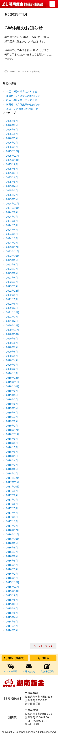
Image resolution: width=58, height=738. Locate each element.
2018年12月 (12, 430)
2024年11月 (12, 203)
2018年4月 (12, 460)
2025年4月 (12, 186)
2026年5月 (12, 134)
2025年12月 (12, 151)
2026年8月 (12, 121)
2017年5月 (12, 508)
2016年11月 (12, 534)
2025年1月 (12, 199)
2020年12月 (12, 325)
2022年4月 (12, 308)
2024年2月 (12, 238)
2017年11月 (12, 482)
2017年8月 (12, 495)
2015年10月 (12, 591)
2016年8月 (12, 547)
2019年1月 (12, 425)
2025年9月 (12, 164)
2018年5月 (12, 456)
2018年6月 (12, 451)
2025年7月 (12, 173)
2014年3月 (12, 630)
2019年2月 (12, 421)
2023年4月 (12, 277)
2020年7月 (12, 347)
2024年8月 (12, 212)
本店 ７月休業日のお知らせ (22, 109)
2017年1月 (12, 525)
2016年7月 (12, 552)
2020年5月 (12, 356)
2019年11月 (12, 382)
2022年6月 (12, 303)
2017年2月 (12, 521)
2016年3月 (12, 569)
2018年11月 (12, 434)
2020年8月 (12, 343)
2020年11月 (12, 330)
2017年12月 (12, 478)
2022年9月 (12, 295)
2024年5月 (12, 225)
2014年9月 (12, 621)
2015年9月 (12, 595)
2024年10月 (12, 208)
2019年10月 (12, 386)
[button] (52, 4)
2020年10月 (12, 334)
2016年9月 (12, 543)
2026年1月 (12, 147)
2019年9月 (12, 391)
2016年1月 (12, 578)
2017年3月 (12, 517)
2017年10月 (12, 486)
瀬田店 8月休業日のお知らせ (23, 104)
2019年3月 (12, 417)
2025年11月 (12, 155)
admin (12, 71)
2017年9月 (12, 491)
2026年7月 (12, 125)
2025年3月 (12, 190)
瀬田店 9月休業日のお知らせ (23, 96)
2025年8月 (12, 168)
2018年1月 (12, 473)
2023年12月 (12, 247)
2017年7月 (12, 499)
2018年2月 (12, 469)
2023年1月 (12, 286)
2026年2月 (12, 142)
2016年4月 (12, 565)
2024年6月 (12, 221)
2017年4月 (12, 512)
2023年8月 (12, 264)
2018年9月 (12, 438)
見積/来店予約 (47, 671)
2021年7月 (12, 317)
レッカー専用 (10, 671)
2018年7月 (12, 447)
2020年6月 (12, 351)
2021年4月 (12, 321)
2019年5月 (12, 408)
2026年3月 (12, 138)
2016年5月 (12, 560)
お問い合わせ (28, 671)
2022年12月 (12, 290)
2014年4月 (12, 626)
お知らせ (36, 71)
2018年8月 (12, 443)
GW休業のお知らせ (23, 28)
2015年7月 (12, 604)
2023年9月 (12, 260)
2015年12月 (12, 582)
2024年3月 (12, 234)
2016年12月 (12, 530)
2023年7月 (12, 269)
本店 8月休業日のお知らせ (21, 100)
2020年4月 (12, 360)
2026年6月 (12, 129)
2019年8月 (12, 395)
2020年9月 (12, 338)
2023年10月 (12, 256)
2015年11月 (12, 586)
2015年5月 (12, 613)
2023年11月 (12, 251)
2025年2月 (12, 195)
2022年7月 (12, 299)
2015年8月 (12, 600)
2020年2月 (12, 369)
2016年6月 (12, 556)
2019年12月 (12, 377)
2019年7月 (12, 399)
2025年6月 (12, 177)
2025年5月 (12, 182)
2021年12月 (12, 312)
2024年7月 (12, 216)
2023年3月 (12, 282)
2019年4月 (12, 412)
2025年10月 (12, 160)
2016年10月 (12, 539)
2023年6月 (12, 273)
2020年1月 (12, 373)
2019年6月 (12, 404)
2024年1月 (12, 242)
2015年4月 (12, 617)
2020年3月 (12, 364)
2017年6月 (12, 504)
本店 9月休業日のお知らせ (21, 91)
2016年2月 (12, 573)
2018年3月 (12, 465)
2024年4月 (12, 229)
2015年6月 (12, 608)
